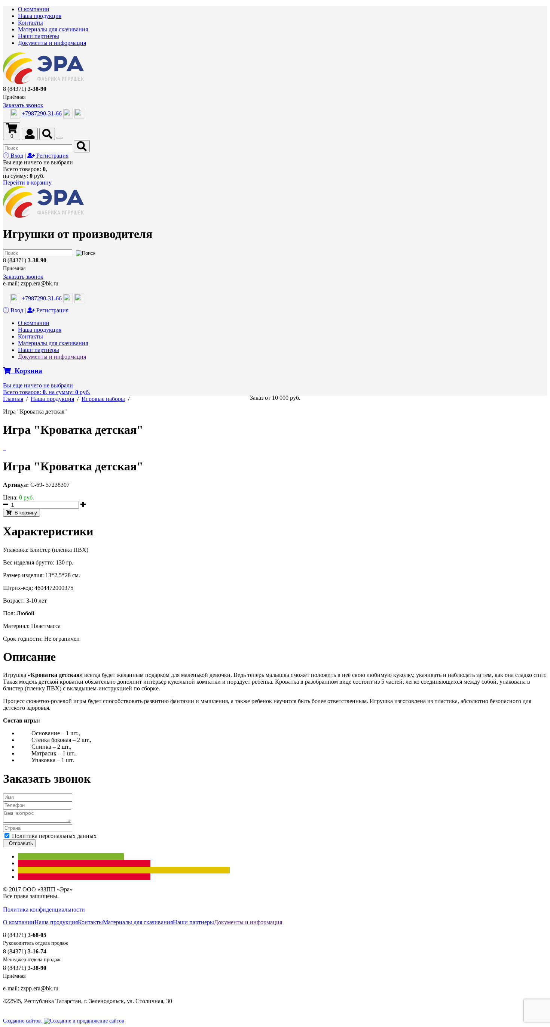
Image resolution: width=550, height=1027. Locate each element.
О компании (33, 9)
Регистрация (51, 155)
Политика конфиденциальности (44, 909)
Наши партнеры (38, 36)
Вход (16, 155)
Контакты (30, 22)
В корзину (24, 513)
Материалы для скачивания (53, 29)
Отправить (19, 843)
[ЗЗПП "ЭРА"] (43, 82)
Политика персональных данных (54, 836)
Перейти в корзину (27, 182)
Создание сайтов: (23, 1021)
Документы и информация (52, 43)
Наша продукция (39, 16)
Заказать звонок (23, 105)
